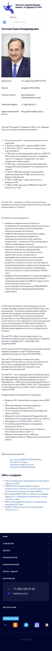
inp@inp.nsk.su (20, 593)
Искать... (13, 17)
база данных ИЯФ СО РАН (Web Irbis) (25, 459)
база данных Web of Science (22, 464)
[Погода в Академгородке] (46, 624)
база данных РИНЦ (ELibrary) (22, 467)
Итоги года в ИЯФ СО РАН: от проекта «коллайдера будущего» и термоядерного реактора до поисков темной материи (26, 496)
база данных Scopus (18, 462)
